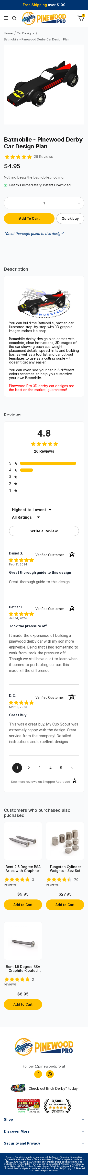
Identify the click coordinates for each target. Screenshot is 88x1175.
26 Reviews (43, 157)
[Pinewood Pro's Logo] (44, 18)
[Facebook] (38, 1074)
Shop (8, 1119)
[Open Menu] (6, 18)
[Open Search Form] (14, 18)
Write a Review (44, 531)
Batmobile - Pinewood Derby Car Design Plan (36, 39)
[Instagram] (50, 1074)
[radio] (44, 463)
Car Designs (25, 33)
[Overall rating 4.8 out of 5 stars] (18, 156)
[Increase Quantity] (79, 203)
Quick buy (70, 218)
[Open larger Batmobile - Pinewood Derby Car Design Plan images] (44, 84)
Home (8, 33)
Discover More (17, 1131)
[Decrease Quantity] (9, 203)
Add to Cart (23, 905)
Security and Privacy (22, 1143)
